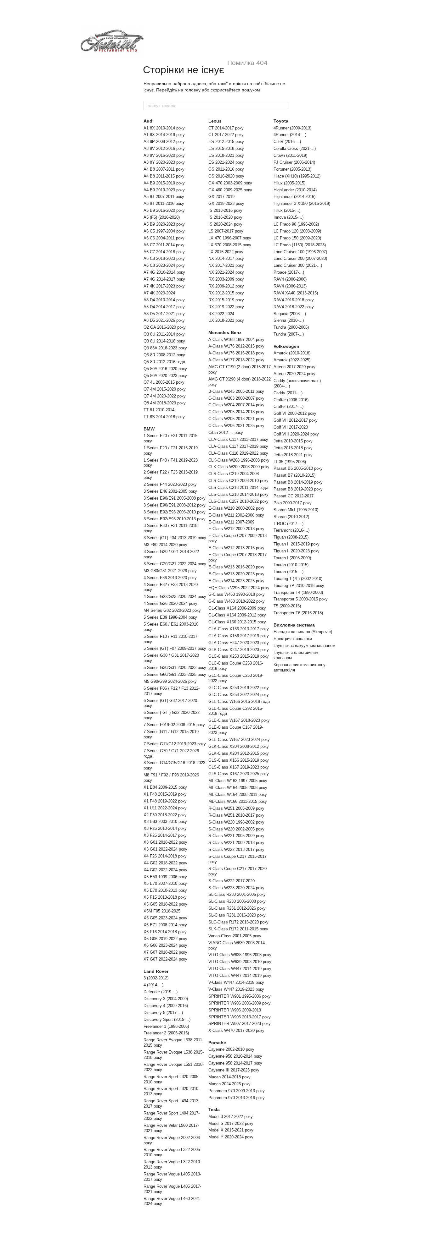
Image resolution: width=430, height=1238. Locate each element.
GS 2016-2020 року (226, 176)
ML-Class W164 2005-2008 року (237, 787)
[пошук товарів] (283, 105)
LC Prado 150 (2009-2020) (297, 238)
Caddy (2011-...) (288, 393)
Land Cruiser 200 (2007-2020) (300, 258)
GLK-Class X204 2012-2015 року (238, 753)
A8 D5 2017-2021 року (164, 313)
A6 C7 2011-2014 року (164, 245)
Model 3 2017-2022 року (230, 1116)
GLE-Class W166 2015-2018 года (239, 701)
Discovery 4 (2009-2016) (166, 1005)
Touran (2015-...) (288, 571)
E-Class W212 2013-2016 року (236, 547)
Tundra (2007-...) (289, 334)
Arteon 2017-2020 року (294, 366)
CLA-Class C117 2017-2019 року (238, 446)
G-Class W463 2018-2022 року (236, 601)
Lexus (215, 120)
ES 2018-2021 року (226, 155)
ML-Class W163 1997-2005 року (237, 780)
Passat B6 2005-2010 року (298, 468)
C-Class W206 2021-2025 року (236, 425)
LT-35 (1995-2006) (290, 461)
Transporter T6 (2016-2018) (298, 613)
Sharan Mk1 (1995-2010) (296, 509)
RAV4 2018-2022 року (294, 306)
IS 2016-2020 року (225, 217)
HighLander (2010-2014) (295, 190)
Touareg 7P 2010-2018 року (299, 585)
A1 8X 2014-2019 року (164, 134)
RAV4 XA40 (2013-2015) (296, 293)
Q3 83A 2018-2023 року (165, 348)
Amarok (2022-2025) (292, 360)
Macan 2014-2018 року (229, 1077)
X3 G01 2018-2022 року (165, 842)
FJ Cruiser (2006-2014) (294, 162)
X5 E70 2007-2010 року (165, 883)
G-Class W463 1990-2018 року (236, 594)
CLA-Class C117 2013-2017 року (238, 439)
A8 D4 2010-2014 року (164, 300)
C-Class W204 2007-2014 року (236, 405)
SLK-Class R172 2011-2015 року (238, 929)
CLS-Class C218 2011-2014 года (238, 487)
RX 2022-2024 (221, 313)
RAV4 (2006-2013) (290, 286)
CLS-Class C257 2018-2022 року (238, 501)
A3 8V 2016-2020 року (164, 155)
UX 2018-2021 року (226, 320)
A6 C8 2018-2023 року (164, 258)
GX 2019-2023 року (226, 203)
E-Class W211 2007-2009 (231, 522)
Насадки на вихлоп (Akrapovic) (303, 631)
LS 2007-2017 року (225, 231)
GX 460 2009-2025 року (230, 190)
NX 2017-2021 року (226, 265)
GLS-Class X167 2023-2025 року (238, 773)
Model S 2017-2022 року (230, 1123)
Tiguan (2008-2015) (291, 537)
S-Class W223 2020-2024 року (236, 887)
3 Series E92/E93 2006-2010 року (175, 512)
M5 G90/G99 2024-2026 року (170, 681)
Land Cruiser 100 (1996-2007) (300, 251)
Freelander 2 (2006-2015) (166, 1033)
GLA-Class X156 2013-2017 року (238, 629)
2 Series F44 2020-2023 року (170, 484)
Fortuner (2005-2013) (292, 169)
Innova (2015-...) (288, 217)
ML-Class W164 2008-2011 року (237, 794)
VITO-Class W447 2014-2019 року (239, 968)
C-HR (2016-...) (287, 141)
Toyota (281, 120)
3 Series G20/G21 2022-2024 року (175, 563)
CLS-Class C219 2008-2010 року (238, 480)
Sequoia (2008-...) (290, 313)
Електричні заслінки (293, 638)
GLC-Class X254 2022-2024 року (238, 694)
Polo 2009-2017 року (293, 503)
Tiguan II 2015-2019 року (297, 544)
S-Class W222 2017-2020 (231, 881)
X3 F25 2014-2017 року (165, 835)
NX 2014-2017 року (226, 258)
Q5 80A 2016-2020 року (165, 368)
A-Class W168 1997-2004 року (236, 339)
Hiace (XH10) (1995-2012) (297, 176)
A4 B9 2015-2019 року (164, 183)
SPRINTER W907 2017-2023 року (239, 1023)
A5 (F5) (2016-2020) (162, 217)
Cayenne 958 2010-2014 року (235, 1056)
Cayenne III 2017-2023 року (233, 1070)
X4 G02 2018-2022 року (165, 863)
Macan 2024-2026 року (229, 1084)
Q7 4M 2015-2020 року (165, 389)
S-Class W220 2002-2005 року (236, 829)
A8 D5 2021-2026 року (164, 320)
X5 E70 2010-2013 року (165, 890)
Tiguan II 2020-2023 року (297, 551)
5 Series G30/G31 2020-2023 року (175, 667)
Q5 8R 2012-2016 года (164, 361)
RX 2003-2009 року (226, 279)
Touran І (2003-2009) (292, 558)
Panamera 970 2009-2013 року (236, 1090)
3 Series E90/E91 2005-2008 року (175, 498)
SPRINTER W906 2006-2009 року (239, 1003)
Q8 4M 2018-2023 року (165, 403)
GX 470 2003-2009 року (230, 183)
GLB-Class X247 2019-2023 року (238, 649)
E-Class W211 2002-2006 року (236, 515)
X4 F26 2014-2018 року (165, 856)
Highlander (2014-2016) (294, 196)
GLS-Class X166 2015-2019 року (238, 760)
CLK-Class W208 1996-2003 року (238, 460)
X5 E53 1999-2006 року (165, 876)
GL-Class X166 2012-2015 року (237, 622)
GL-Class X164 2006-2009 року (237, 608)
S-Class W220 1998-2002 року (236, 822)
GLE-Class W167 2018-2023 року (239, 720)
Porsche (217, 1042)
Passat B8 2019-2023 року (298, 489)
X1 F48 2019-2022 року (165, 801)
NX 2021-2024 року (226, 272)
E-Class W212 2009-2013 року (236, 528)
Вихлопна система (294, 624)
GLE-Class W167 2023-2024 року (239, 739)
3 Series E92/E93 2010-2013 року (175, 519)
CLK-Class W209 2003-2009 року (238, 466)
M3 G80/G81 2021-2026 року (170, 570)
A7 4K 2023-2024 (159, 293)
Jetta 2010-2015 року (293, 441)
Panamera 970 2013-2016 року (236, 1097)
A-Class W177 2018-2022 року (236, 360)
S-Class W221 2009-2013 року (236, 842)
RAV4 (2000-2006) (290, 279)
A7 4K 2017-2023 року (164, 286)
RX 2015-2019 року (226, 300)
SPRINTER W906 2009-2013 (234, 1010)
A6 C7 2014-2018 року (164, 251)
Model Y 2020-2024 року (230, 1137)
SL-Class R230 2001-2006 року (237, 894)
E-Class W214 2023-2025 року (236, 580)
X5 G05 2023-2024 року (165, 918)
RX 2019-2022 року (226, 306)
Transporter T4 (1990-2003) (298, 592)
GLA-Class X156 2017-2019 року (238, 635)
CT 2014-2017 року (226, 128)
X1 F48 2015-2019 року (165, 794)
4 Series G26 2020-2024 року (170, 603)
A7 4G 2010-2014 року (164, 272)
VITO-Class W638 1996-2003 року (239, 954)
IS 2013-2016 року (225, 210)
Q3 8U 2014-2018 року (164, 341)
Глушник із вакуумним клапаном (304, 645)
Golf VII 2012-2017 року (296, 420)
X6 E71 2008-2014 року (165, 925)
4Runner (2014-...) (290, 134)
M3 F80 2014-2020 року (165, 544)
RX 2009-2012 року (226, 286)
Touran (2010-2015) (291, 564)
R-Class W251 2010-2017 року (236, 815)
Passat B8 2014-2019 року (298, 482)
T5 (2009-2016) (287, 606)
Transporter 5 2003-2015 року (301, 599)
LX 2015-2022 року (225, 251)
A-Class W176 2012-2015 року (236, 346)
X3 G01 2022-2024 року (165, 849)
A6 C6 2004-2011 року (164, 238)
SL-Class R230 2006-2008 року (237, 901)
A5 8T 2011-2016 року (164, 203)
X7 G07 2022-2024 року (165, 959)
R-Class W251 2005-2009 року (236, 808)
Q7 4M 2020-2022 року (165, 396)
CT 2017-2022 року (226, 134)
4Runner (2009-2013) (292, 128)
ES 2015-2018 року (226, 148)
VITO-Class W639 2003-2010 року (239, 961)
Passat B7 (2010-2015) (294, 475)
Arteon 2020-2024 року (294, 373)
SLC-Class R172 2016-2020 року (238, 922)
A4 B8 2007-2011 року (164, 169)
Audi (149, 120)
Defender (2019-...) (161, 991)
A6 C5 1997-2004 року (164, 231)
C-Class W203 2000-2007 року (236, 398)
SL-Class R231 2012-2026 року (237, 908)
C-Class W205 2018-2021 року (236, 418)
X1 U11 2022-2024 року (165, 808)
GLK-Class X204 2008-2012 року (238, 746)
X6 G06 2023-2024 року (165, 945)
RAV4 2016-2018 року (294, 300)
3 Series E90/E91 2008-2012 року (175, 505)
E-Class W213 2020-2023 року (236, 574)
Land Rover (156, 971)
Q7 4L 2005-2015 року (164, 382)
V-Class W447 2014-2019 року (236, 982)
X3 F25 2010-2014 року (165, 828)
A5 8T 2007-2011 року (164, 196)
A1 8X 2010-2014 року (164, 128)
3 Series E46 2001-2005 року (170, 491)
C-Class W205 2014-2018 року (236, 411)
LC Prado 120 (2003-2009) (297, 231)
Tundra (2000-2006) (291, 327)
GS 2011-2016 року (226, 169)
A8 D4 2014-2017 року (164, 306)
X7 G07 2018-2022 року (165, 952)
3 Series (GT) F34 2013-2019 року (175, 537)
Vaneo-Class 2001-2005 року (234, 936)
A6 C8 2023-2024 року (164, 265)
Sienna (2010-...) (289, 320)
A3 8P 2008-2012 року (164, 141)
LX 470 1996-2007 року (229, 238)
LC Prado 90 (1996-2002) (296, 224)
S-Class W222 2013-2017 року (236, 849)
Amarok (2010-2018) (292, 353)
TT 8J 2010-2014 (159, 410)
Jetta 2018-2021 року (293, 454)
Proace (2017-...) (289, 272)
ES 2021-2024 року (226, 162)
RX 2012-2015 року (226, 293)
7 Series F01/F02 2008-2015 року (174, 724)
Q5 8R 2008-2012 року (164, 355)
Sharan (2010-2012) (291, 516)
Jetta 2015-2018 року (293, 448)
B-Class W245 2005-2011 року (236, 391)
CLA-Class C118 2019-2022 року (238, 453)
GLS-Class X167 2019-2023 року (238, 767)
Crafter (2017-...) (288, 406)
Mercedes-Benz (224, 332)
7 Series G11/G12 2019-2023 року (175, 744)
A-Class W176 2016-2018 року (236, 353)
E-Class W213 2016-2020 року (236, 567)
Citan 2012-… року (225, 432)
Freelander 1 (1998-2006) (166, 1026)
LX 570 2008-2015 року (229, 245)
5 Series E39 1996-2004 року (170, 617)
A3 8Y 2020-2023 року (164, 162)
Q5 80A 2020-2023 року (165, 375)
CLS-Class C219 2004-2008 (233, 473)
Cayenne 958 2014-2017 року (235, 1063)
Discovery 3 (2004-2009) (166, 998)
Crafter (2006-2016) (291, 399)
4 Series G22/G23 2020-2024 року (175, 596)
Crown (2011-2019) (290, 155)
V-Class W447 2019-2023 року (236, 989)
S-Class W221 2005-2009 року (236, 835)
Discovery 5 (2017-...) (163, 1012)
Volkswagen (286, 346)
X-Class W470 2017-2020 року (236, 1030)
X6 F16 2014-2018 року (165, 931)
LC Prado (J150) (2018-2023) (300, 245)
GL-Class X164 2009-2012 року (237, 615)
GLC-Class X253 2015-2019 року (238, 656)
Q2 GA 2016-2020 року (165, 327)
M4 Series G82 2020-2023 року (172, 610)
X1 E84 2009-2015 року (165, 787)
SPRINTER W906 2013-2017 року (239, 1017)
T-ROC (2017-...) (288, 523)
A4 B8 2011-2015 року (164, 176)
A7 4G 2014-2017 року (164, 279)
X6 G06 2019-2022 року (165, 938)
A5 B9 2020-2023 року (164, 224)
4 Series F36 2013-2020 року (170, 577)
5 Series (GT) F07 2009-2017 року (175, 648)
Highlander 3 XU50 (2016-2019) (302, 203)
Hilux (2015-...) (287, 210)
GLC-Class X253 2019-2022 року (238, 687)
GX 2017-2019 (221, 196)
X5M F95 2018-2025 (162, 911)
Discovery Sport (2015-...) (167, 1019)
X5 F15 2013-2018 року (165, 897)
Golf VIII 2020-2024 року (296, 434)
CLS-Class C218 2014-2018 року (238, 494)
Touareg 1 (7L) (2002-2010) (298, 578)
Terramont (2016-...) (291, 530)
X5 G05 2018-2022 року (165, 904)
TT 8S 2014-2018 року (164, 416)
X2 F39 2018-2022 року (165, 815)
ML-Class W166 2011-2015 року (237, 801)
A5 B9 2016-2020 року (164, 210)
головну (192, 89)
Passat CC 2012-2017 (294, 496)
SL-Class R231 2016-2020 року (237, 915)
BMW (149, 428)
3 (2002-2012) (156, 978)
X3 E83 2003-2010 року (165, 821)
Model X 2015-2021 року (230, 1130)
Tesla (214, 1109)
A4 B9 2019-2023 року (164, 190)
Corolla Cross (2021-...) (295, 148)
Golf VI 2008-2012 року (295, 413)
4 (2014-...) (153, 985)
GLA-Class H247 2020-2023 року (238, 642)
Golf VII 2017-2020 (291, 427)
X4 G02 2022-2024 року (165, 870)
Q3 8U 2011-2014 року (164, 334)
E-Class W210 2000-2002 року (236, 508)
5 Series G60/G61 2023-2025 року (175, 674)
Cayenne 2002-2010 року (231, 1049)
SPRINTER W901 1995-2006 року (239, 996)
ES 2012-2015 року (226, 141)
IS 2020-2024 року (225, 224)
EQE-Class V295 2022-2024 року (238, 587)
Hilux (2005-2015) (289, 183)
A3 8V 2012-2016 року (164, 148)
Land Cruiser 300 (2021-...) (298, 265)
